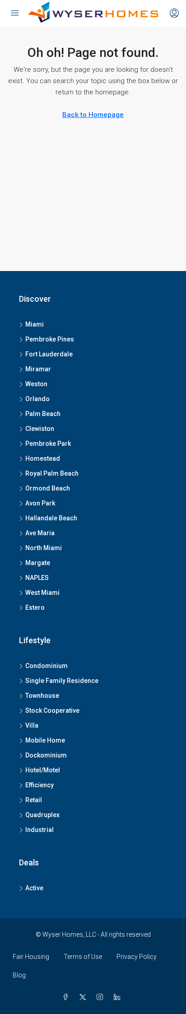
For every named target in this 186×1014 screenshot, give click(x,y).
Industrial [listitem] (39, 829)
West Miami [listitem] (42, 592)
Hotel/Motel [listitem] (42, 770)
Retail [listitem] (33, 800)
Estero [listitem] (35, 607)
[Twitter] (84, 997)
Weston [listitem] (36, 384)
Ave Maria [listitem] (40, 533)
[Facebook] (67, 997)
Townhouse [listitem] (42, 695)
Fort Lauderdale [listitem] (49, 354)
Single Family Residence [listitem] (61, 680)
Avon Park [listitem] (40, 503)
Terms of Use (83, 956)
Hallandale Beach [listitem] (51, 518)
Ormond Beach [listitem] (47, 488)
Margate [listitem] (37, 562)
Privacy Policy (136, 956)
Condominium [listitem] (46, 665)
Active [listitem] (34, 888)
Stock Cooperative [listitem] (52, 710)
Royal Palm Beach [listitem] (52, 473)
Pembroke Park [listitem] (48, 443)
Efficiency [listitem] (39, 785)
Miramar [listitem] (38, 369)
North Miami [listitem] (43, 547)
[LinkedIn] (119, 997)
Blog (19, 975)
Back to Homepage (93, 115)
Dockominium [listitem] (46, 755)
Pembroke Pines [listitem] (49, 339)
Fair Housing (31, 956)
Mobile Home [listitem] (45, 740)
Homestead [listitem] (42, 458)
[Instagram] (102, 997)
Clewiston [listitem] (39, 428)
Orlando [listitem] (37, 398)
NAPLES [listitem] (37, 577)
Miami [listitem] (34, 324)
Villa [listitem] (31, 725)
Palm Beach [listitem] (42, 413)
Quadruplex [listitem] (42, 814)
